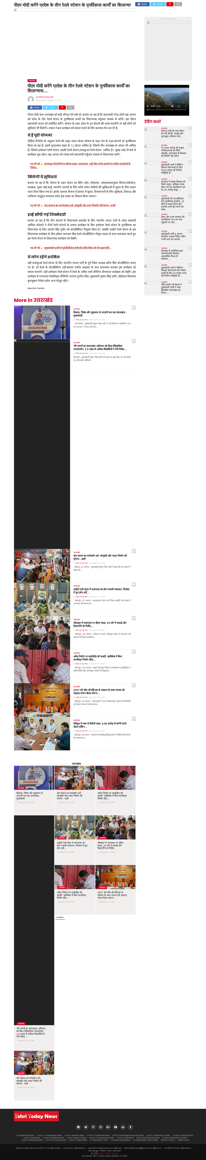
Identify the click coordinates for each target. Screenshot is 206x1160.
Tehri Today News (108, 1153)
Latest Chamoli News (183, 1135)
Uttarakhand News (25, 1135)
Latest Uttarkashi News (98, 1135)
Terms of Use (183, 1140)
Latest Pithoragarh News (101, 1138)
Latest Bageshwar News (148, 1138)
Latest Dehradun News (53, 1138)
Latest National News (56, 1140)
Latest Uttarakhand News (49, 1135)
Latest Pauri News (125, 1138)
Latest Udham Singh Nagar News (128, 1135)
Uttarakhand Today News (145, 1140)
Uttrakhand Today (99, 1140)
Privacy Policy (168, 1140)
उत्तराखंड (76, 763)
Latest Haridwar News (32, 1140)
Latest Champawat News (158, 1135)
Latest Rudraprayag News (175, 1138)
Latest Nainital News (77, 1138)
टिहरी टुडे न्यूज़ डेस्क (46, 97)
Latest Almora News (74, 1135)
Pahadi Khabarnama (120, 1140)
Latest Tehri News (32, 1138)
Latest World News (78, 1140)
